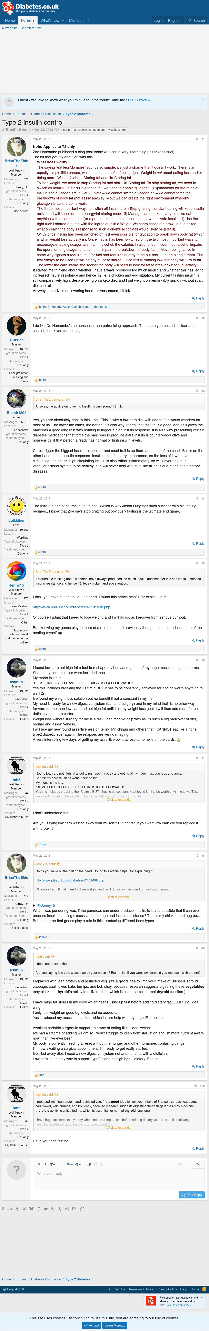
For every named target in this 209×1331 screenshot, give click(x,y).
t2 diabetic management (89, 129)
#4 (203, 498)
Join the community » (178, 1305)
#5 (203, 563)
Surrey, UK (22, 187)
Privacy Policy (166, 1289)
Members (76, 20)
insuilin (65, 129)
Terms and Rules (141, 1289)
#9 (203, 948)
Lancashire (21, 430)
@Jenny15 (46, 905)
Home (10, 20)
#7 (203, 758)
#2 (203, 318)
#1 (203, 139)
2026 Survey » (138, 99)
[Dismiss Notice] (203, 99)
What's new (50, 20)
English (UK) (16, 1289)
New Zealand (20, 606)
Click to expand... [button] (119, 799)
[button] (63, 20)
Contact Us (117, 1289)
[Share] (197, 139)
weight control (117, 129)
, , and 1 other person (73, 307)
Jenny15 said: (46, 863)
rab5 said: (43, 956)
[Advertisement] (104, 62)
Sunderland (21, 699)
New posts (9, 27)
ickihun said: (45, 766)
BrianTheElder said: (50, 399)
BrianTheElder (16, 129)
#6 (203, 660)
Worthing (23, 537)
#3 (203, 391)
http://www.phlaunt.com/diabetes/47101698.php (71, 606)
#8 (203, 855)
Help (183, 1289)
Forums (27, 20)
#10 (202, 1086)
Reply (200, 298)
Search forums (31, 27)
